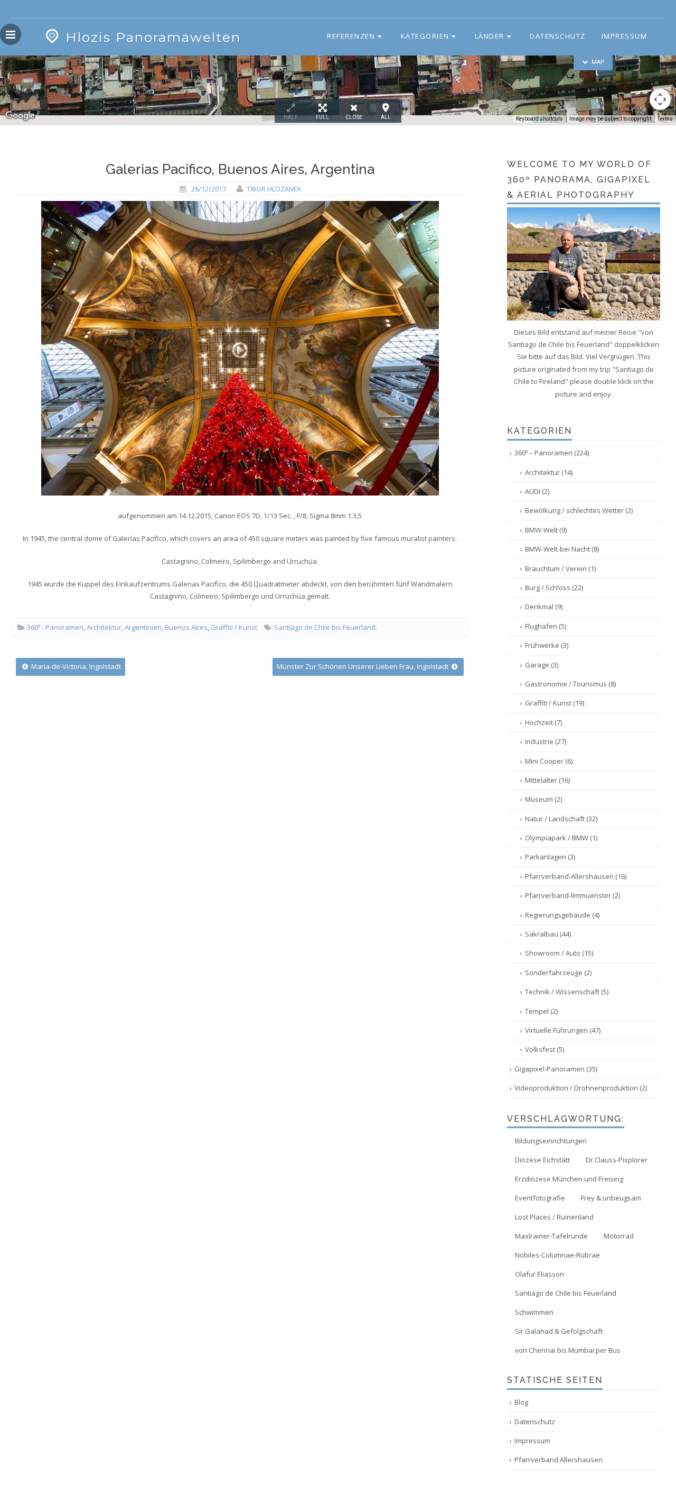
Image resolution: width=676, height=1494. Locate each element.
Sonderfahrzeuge (558, 972)
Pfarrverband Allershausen (558, 1459)
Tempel (541, 1011)
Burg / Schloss (554, 587)
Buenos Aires (186, 627)
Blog (521, 1402)
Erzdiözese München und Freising (569, 1179)
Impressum (624, 36)
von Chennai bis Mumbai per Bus (568, 1350)
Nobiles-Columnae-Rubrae (557, 1255)
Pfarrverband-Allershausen (575, 876)
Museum (543, 799)
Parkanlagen (550, 856)
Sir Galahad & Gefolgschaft (559, 1331)
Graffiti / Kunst (234, 627)
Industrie (545, 741)
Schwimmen (534, 1312)
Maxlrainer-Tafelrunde (551, 1236)
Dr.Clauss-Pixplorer (616, 1160)
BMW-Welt (546, 530)
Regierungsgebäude (562, 915)
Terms (665, 119)
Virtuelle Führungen (562, 1030)
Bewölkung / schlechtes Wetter (579, 510)
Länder (489, 36)
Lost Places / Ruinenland (554, 1217)
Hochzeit (543, 722)
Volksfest (544, 1049)
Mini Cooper (548, 761)
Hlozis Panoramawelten (153, 37)
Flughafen (545, 626)
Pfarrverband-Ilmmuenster (572, 895)
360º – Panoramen (551, 452)
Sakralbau (548, 934)
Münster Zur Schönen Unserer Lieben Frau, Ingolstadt (363, 666)
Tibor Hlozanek (274, 189)
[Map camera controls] (660, 99)
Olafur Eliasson (539, 1274)
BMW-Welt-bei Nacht (562, 549)
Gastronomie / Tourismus (570, 684)
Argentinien (143, 627)
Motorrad (619, 1236)
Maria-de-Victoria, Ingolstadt (75, 666)
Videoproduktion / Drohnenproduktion (580, 1088)
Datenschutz (558, 36)
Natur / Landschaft (561, 818)
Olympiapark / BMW (561, 837)
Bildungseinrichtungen (551, 1140)
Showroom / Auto (559, 953)
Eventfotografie (540, 1198)
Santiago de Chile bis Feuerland (324, 627)
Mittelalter (547, 780)
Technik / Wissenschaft (566, 991)
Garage (541, 665)
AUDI (537, 491)
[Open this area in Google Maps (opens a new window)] (20, 116)
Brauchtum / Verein (560, 568)
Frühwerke (546, 645)
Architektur (104, 627)
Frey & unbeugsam (611, 1198)
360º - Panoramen (55, 627)
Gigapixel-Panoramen (555, 1069)
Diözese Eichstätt (542, 1160)
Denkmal (543, 606)
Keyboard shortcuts (539, 119)
